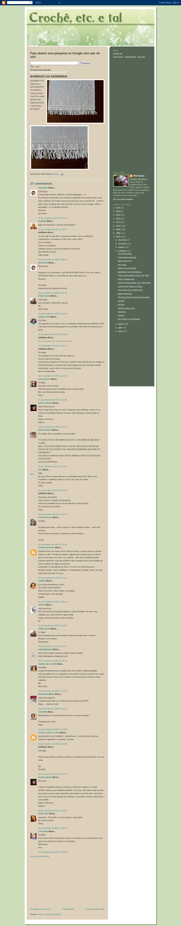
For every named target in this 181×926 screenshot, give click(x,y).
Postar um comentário (39, 856)
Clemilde (42, 712)
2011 (118, 222)
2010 (118, 226)
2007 (118, 237)
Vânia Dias (43, 813)
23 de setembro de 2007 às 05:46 (52, 602)
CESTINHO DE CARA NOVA (130, 290)
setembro (122, 251)
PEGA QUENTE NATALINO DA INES (133, 297)
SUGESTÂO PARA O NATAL (130, 287)
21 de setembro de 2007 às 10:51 (52, 376)
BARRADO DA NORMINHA (48, 76)
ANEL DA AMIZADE (126, 279)
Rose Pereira (44, 379)
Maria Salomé (45, 403)
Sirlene (41, 605)
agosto (121, 324)
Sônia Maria (44, 296)
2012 (118, 219)
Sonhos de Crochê (47, 664)
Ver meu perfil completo (123, 199)
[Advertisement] (56, 883)
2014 (118, 211)
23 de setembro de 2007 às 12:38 (52, 691)
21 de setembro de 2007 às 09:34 (52, 314)
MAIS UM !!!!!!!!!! (125, 261)
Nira (40, 469)
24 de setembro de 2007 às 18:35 (52, 852)
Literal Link (117, 54)
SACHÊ (121, 301)
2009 (118, 229)
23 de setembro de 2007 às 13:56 (52, 729)
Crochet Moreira (46, 547)
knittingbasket (45, 649)
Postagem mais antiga (95, 909)
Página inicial (68, 909)
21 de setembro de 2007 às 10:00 (52, 334)
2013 (118, 215)
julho (120, 328)
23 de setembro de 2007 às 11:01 (52, 646)
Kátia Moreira (45, 430)
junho (120, 331)
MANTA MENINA (125, 294)
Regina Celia (44, 317)
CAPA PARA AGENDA (127, 258)
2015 (118, 208)
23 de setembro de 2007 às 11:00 (52, 625)
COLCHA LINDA (125, 254)
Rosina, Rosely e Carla (48, 732)
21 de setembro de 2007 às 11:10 (52, 427)
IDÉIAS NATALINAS (126, 308)
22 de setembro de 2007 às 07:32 (52, 514)
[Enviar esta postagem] (61, 174)
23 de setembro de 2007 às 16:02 (52, 811)
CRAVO (121, 316)
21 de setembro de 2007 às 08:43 (52, 293)
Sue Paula (43, 831)
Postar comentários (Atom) (49, 914)
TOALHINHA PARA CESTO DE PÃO (133, 276)
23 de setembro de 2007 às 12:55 (52, 709)
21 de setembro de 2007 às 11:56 (52, 466)
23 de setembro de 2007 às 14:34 (52, 774)
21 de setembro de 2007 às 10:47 (52, 346)
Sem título (122, 265)
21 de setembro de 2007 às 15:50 (52, 490)
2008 (118, 233)
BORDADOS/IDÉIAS (46, 694)
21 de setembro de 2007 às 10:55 (52, 400)
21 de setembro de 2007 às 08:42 (52, 259)
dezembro (122, 240)
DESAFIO (122, 312)
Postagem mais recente (40, 909)
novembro (122, 244)
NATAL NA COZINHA (127, 268)
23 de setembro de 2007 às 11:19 (52, 661)
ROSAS (121, 305)
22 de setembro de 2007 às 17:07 (52, 578)
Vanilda (41, 581)
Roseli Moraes (45, 517)
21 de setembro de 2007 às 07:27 (52, 229)
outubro (121, 247)
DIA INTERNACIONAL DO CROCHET (134, 283)
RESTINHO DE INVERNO (129, 319)
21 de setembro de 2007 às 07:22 (52, 218)
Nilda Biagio (139, 176)
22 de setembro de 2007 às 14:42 (52, 544)
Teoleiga (42, 221)
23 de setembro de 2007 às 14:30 (52, 744)
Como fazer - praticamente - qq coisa (129, 57)
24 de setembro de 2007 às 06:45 (52, 828)
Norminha (43, 188)
